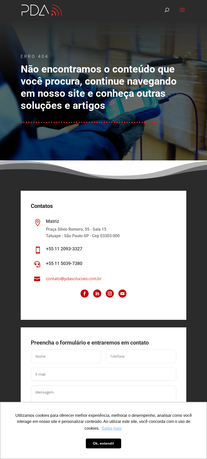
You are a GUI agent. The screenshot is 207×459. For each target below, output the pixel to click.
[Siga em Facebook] (85, 293)
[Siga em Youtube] (122, 293)
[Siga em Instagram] (110, 293)
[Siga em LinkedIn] (97, 293)
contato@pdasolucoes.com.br (73, 278)
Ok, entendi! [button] (103, 443)
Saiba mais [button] (111, 428)
